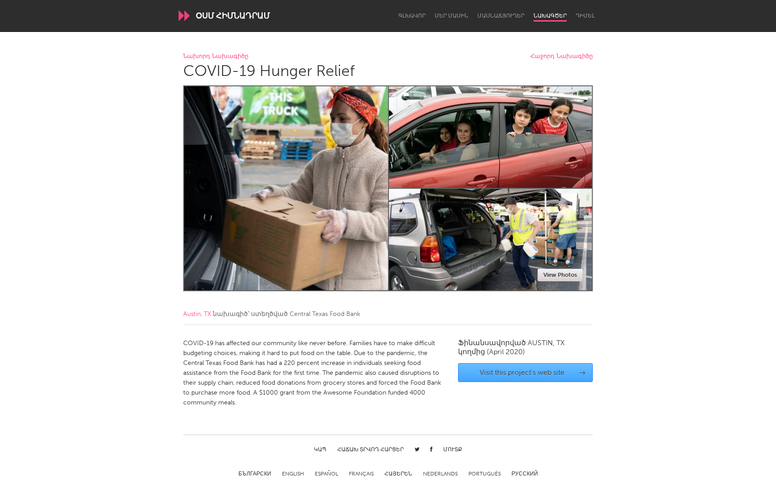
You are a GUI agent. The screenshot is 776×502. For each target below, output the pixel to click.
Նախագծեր (550, 16)
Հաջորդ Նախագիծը (561, 56)
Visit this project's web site (533, 372)
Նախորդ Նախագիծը (215, 56)
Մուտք (452, 449)
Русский (524, 474)
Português (484, 474)
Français (361, 474)
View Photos (560, 274)
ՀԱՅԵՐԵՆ (398, 474)
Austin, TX (197, 314)
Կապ (320, 449)
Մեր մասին (451, 16)
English (293, 474)
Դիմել (585, 16)
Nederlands (440, 474)
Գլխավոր (412, 16)
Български (254, 474)
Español (326, 474)
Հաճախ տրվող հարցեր (370, 449)
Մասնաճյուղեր (501, 16)
